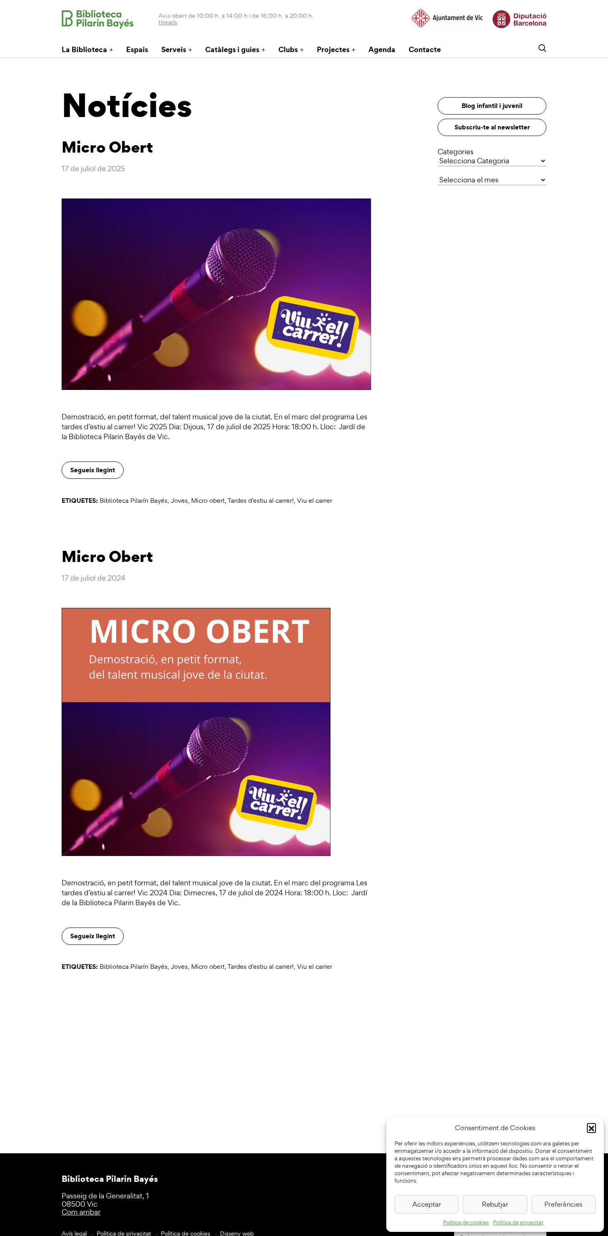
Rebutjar (495, 1204)
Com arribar (81, 1212)
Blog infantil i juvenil (492, 105)
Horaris (167, 22)
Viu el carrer (314, 500)
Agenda (382, 49)
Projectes (333, 49)
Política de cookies (466, 1222)
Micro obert (208, 500)
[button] (591, 1128)
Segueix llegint (92, 469)
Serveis (173, 49)
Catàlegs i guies (232, 49)
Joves (179, 500)
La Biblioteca (84, 49)
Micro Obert (107, 147)
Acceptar (426, 1204)
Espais (137, 49)
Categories (456, 151)
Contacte (425, 49)
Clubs (288, 49)
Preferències (563, 1204)
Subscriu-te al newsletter (492, 126)
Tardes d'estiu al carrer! (260, 500)
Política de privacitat (518, 1222)
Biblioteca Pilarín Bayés (134, 500)
